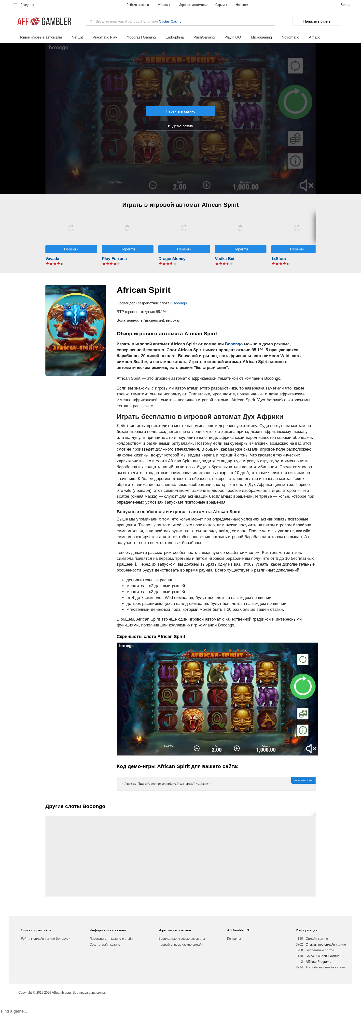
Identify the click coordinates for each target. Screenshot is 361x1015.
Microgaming (261, 37)
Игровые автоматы (193, 5)
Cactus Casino (170, 21)
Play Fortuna (114, 258)
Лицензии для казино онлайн (111, 938)
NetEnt (77, 37)
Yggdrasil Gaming (141, 37)
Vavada (52, 258)
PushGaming (204, 37)
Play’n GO (232, 37)
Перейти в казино (180, 111)
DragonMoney (171, 258)
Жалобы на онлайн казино (325, 967)
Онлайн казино (317, 938)
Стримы (221, 5)
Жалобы (164, 5)
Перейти (71, 249)
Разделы (27, 5)
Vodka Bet (225, 258)
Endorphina (175, 37)
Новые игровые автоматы (40, 37)
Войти (345, 5)
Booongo (180, 303)
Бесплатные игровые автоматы (181, 938)
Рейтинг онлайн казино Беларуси (45, 938)
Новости (242, 5)
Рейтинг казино (137, 5)
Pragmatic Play (105, 37)
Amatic (314, 37)
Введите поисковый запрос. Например (138, 21)
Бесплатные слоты (320, 950)
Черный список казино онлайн (180, 944)
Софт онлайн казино (105, 944)
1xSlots (278, 258)
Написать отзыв (317, 21)
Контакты (234, 938)
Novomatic (290, 37)
